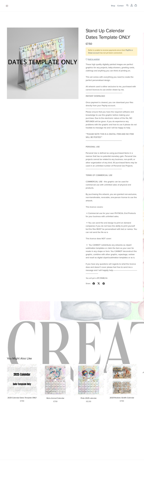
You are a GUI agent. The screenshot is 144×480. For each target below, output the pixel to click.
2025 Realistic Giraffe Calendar (122, 398)
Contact (120, 6)
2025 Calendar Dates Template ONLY (22, 398)
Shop (113, 6)
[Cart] (136, 5)
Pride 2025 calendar (89, 398)
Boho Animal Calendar (55, 398)
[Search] (127, 5)
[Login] (131, 5)
